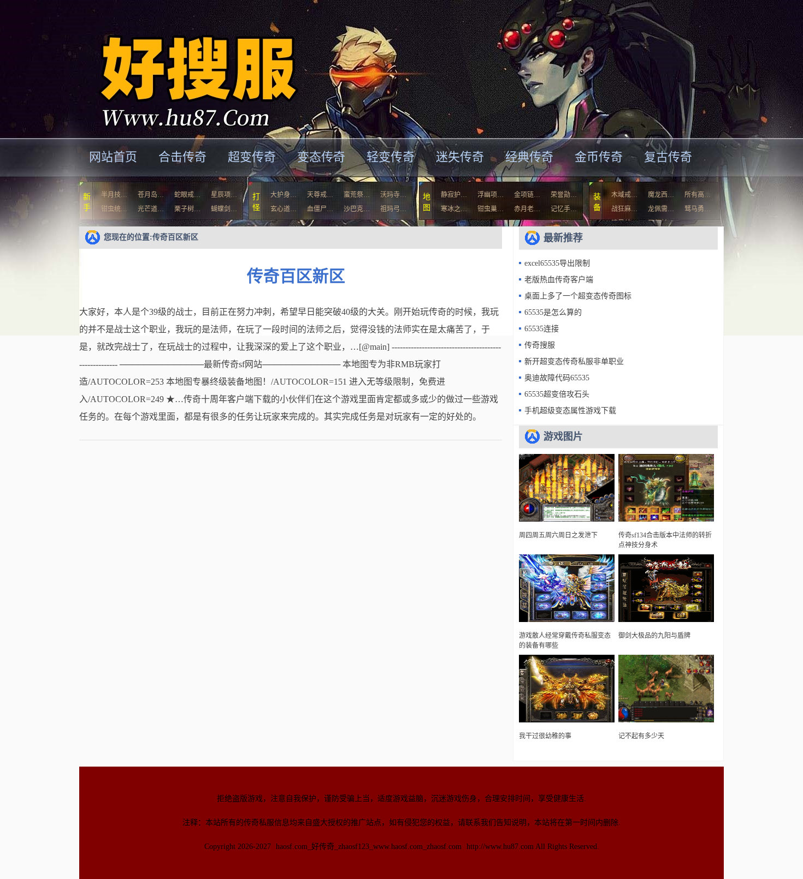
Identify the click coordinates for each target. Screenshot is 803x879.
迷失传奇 (460, 157)
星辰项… (224, 195)
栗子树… (187, 209)
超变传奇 (252, 157)
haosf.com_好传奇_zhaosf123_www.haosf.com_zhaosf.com (369, 846)
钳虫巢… (490, 209)
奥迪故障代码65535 (556, 378)
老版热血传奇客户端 (558, 280)
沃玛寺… (393, 195)
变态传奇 (321, 157)
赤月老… (527, 209)
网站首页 (113, 157)
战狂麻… (624, 209)
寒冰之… (454, 209)
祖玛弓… (393, 209)
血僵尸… (320, 209)
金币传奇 (599, 157)
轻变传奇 (391, 157)
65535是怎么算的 (553, 312)
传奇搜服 (539, 345)
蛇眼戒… (187, 195)
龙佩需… (661, 209)
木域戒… (624, 195)
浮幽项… (490, 195)
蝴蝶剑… (224, 209)
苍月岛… (151, 195)
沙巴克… (357, 209)
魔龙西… (661, 195)
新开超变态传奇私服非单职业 (574, 361)
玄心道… (283, 209)
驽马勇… (697, 209)
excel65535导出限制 (557, 263)
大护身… (283, 195)
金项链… (527, 195)
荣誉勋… (564, 195)
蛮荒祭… (357, 195)
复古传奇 (668, 157)
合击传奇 (182, 157)
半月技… (114, 195)
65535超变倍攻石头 (556, 394)
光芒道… (151, 209)
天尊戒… (320, 195)
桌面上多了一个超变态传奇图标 (577, 296)
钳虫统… (114, 209)
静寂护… (454, 195)
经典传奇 (529, 157)
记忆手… (564, 209)
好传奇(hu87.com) (185, 68)
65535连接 (541, 329)
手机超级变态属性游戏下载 (570, 410)
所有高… (697, 195)
